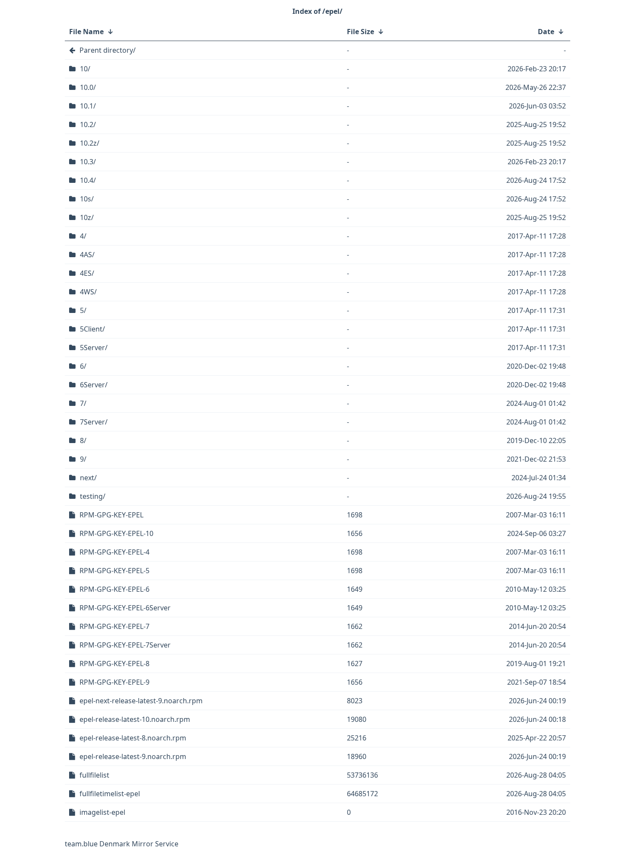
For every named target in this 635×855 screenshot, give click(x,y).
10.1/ (88, 106)
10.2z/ (89, 143)
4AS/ (87, 254)
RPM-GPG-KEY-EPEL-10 (116, 533)
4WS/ (88, 292)
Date (546, 31)
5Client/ (92, 329)
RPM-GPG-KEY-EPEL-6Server (125, 608)
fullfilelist (94, 775)
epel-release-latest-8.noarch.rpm (132, 738)
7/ (83, 403)
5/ (83, 310)
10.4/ (88, 180)
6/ (83, 366)
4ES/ (87, 273)
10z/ (87, 217)
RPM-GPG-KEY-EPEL (111, 515)
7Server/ (94, 422)
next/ (88, 477)
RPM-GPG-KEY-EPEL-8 (114, 663)
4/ (83, 236)
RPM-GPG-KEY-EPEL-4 (114, 552)
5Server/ (94, 347)
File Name (86, 31)
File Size (360, 31)
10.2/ (88, 124)
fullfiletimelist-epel (109, 793)
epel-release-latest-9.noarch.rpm (132, 756)
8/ (83, 440)
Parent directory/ (107, 50)
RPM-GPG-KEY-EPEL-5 (114, 570)
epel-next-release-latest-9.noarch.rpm (141, 700)
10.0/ (88, 87)
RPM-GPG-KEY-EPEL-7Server (125, 645)
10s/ (87, 199)
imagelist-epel (102, 812)
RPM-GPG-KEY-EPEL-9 (114, 682)
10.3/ (88, 161)
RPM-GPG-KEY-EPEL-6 (114, 589)
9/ (83, 459)
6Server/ (94, 384)
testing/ (92, 496)
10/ (85, 68)
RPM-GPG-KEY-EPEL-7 (114, 626)
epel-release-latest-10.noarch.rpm (134, 719)
